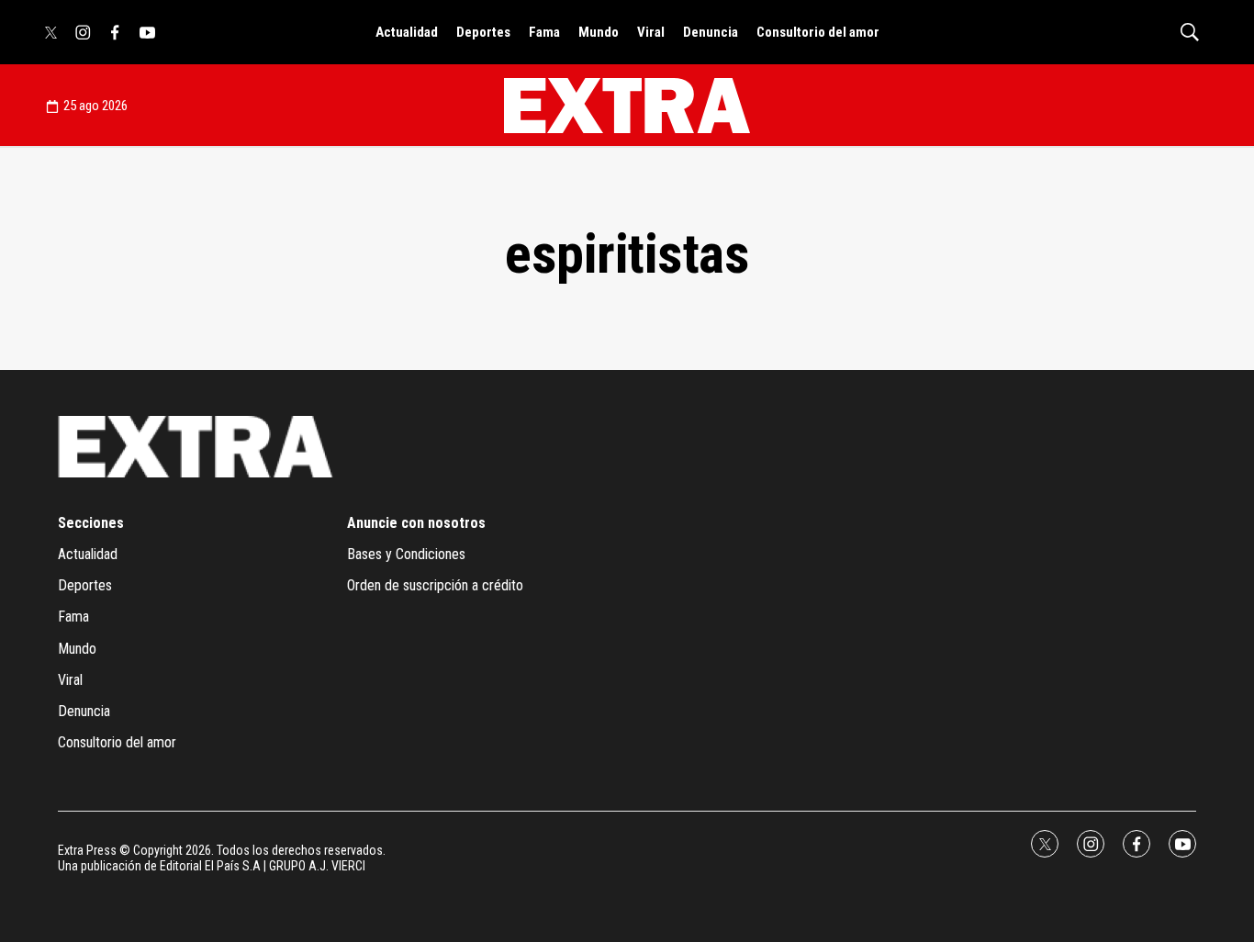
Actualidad (406, 32)
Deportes (483, 32)
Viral (651, 32)
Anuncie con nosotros (416, 523)
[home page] (627, 105)
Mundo (598, 32)
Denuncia (710, 32)
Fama (544, 32)
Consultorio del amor (817, 32)
